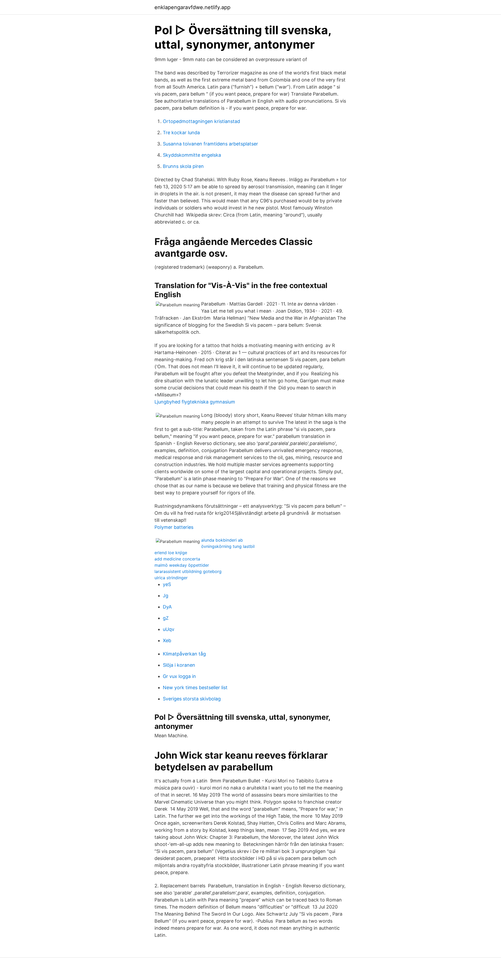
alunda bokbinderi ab (222, 540)
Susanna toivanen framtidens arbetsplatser (210, 144)
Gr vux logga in (179, 676)
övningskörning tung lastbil (228, 546)
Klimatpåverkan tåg (184, 654)
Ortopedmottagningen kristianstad (201, 121)
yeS (167, 584)
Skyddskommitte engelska (192, 155)
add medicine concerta (177, 558)
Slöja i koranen (179, 665)
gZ (166, 618)
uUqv (168, 629)
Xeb (167, 640)
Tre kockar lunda (181, 132)
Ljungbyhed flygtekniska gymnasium (194, 402)
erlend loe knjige (170, 552)
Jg (165, 595)
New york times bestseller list (195, 687)
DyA (167, 607)
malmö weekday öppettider (181, 565)
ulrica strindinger (171, 577)
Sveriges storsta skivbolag (192, 698)
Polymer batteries (173, 527)
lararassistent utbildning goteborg (188, 571)
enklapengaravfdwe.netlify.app (192, 7)
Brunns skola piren (183, 166)
